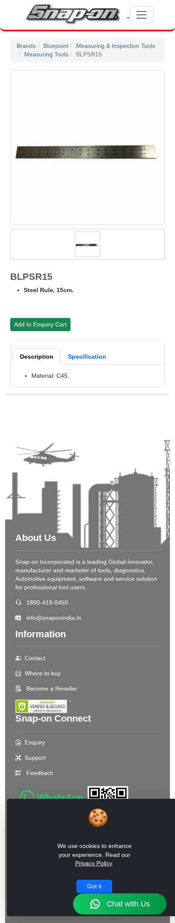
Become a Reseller (51, 688)
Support (35, 757)
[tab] (37, 357)
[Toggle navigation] (141, 14)
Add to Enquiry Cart (40, 324)
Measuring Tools (46, 54)
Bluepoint (55, 45)
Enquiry (35, 742)
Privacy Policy (93, 863)
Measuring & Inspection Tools (115, 45)
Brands (26, 45)
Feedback (39, 773)
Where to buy (43, 673)
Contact (35, 658)
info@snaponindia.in (53, 617)
